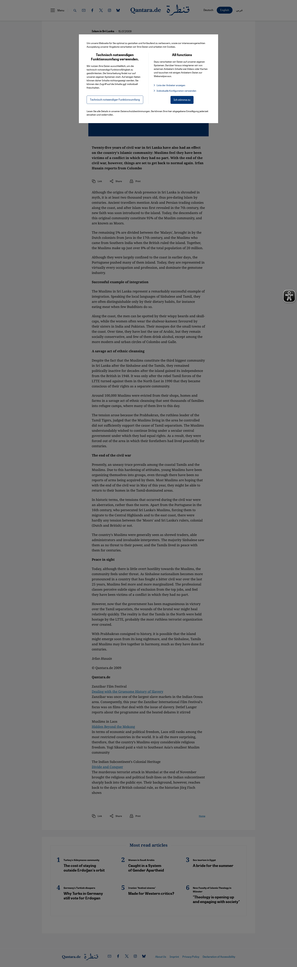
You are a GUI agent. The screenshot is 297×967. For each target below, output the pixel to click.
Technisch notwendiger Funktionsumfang (115, 99)
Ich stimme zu (182, 99)
